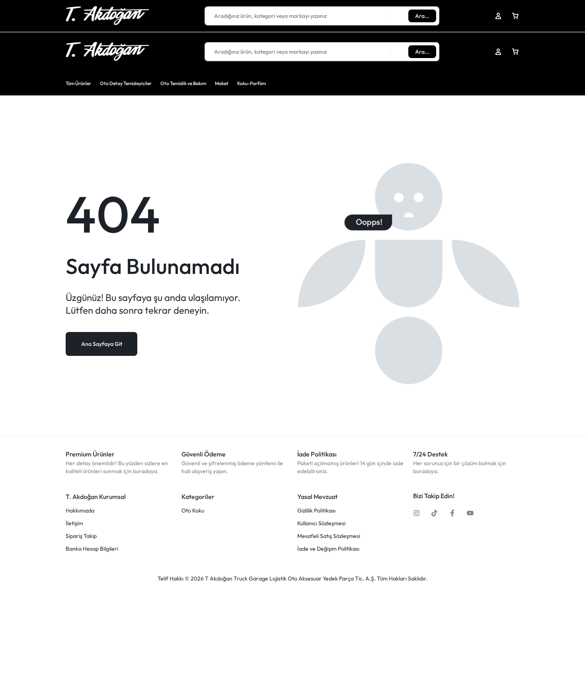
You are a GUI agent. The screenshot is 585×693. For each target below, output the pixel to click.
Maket (221, 83)
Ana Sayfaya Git (101, 343)
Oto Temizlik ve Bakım (183, 83)
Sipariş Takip (81, 536)
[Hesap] (498, 51)
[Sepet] (515, 51)
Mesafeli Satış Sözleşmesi (328, 536)
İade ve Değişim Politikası (328, 548)
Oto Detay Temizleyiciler (126, 83)
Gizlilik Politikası (316, 510)
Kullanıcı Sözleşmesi (321, 523)
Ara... (422, 51)
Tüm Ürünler (78, 83)
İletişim (74, 523)
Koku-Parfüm (251, 83)
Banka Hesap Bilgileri (92, 548)
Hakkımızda (80, 510)
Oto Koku (192, 510)
